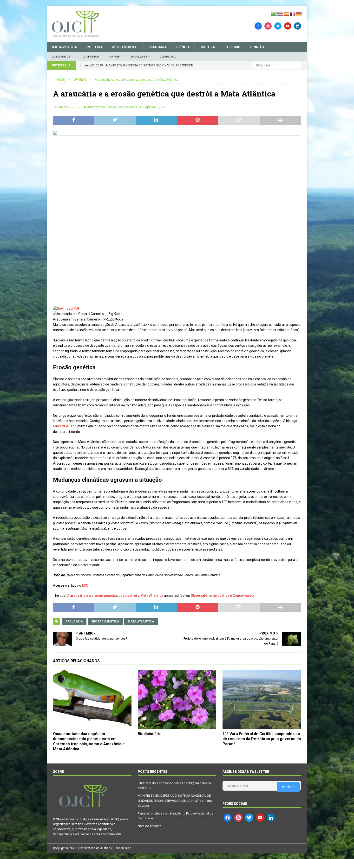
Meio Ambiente (125, 47)
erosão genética (105, 621)
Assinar (288, 787)
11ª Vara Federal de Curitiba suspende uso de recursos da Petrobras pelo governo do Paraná (262, 738)
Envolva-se (139, 56)
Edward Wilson (65, 426)
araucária (74, 621)
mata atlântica (141, 621)
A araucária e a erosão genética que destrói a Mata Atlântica (115, 595)
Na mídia (115, 56)
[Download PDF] (66, 308)
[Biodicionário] (177, 699)
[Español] (286, 13)
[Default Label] (287, 26)
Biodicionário (150, 733)
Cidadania (157, 47)
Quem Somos (61, 56)
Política (94, 47)
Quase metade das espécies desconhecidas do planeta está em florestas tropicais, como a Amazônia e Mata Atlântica (89, 741)
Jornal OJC (168, 56)
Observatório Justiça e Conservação (112, 107)
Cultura (207, 47)
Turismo (232, 47)
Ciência (183, 47)
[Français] (293, 13)
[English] (280, 13)
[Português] (274, 13)
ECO (85, 585)
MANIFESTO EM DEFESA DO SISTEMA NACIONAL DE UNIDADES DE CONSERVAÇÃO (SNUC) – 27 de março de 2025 (175, 801)
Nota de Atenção (149, 826)
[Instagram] (268, 26)
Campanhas (91, 56)
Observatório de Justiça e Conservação (222, 595)
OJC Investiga (64, 47)
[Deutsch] (299, 13)
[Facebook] (258, 26)
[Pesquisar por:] (277, 65)
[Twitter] (278, 26)
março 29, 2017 (69, 107)
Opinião (257, 47)
